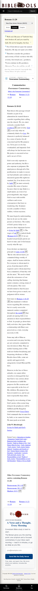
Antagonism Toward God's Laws (17, 439)
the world (19, 313)
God (28, 127)
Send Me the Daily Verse (19, 556)
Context (14, 27)
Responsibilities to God (23, 459)
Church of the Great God (17, 573)
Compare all (8, 31)
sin (15, 233)
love (24, 133)
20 (5, 36)
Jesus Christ (24, 411)
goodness (10, 127)
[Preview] (15, 127)
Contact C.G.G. (27, 573)
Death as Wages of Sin (20, 443)
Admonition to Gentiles (24, 437)
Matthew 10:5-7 (13, 491)
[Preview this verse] (19, 236)
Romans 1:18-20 (23, 299)
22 (5, 53)
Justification (17, 453)
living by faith (14, 230)
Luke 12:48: (20, 252)
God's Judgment (26, 445)
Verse (8, 27)
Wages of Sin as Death (24, 461)
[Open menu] (3, 11)
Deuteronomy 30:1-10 (15, 485)
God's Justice (12, 447)
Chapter (22, 27)
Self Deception (11, 461)
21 (5, 46)
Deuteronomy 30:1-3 (14, 488)
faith (11, 183)
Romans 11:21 (24, 94)
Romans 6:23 (12, 236)
